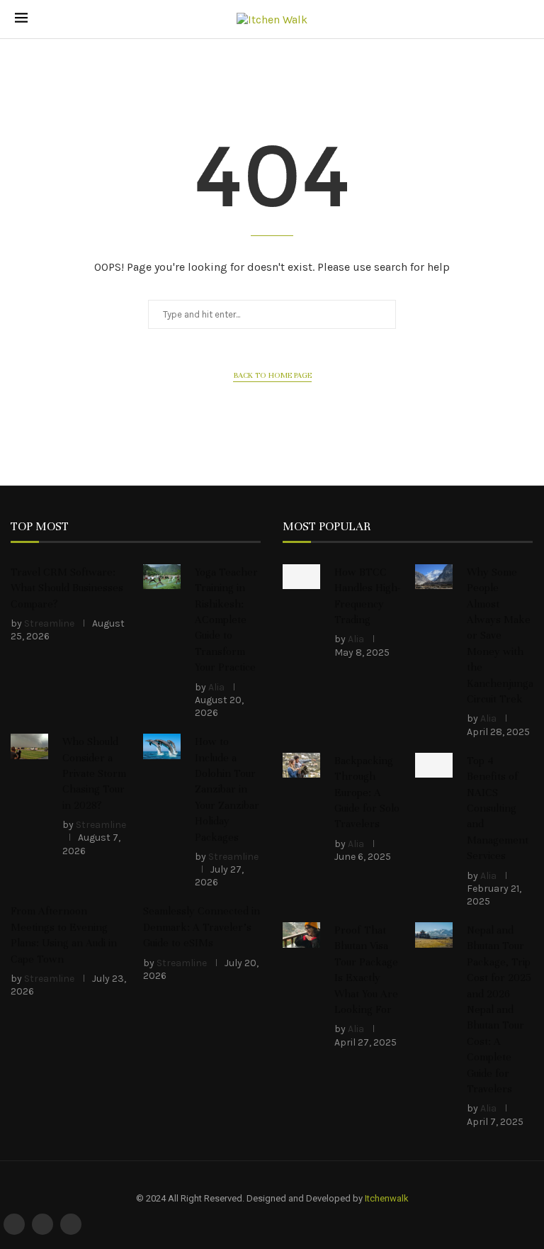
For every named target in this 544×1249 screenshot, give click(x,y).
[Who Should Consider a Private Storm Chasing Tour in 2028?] (29, 746)
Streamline (49, 623)
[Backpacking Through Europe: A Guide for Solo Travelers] (301, 765)
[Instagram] (70, 1224)
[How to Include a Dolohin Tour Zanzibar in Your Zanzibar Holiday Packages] (162, 746)
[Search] (522, 20)
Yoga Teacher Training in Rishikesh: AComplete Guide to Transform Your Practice (226, 619)
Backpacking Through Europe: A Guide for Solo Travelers (367, 792)
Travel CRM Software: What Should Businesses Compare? (67, 588)
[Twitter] (42, 1224)
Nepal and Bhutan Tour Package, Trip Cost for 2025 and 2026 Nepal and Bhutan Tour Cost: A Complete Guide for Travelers (499, 1009)
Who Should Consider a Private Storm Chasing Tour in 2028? (94, 773)
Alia (216, 687)
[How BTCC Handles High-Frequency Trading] (301, 577)
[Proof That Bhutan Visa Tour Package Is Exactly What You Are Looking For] (301, 935)
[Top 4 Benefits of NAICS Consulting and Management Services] (434, 765)
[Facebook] (14, 1224)
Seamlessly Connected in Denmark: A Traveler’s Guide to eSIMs (201, 926)
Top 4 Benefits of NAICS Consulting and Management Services (497, 808)
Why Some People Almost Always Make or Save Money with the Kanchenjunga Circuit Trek (500, 635)
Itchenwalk (387, 1198)
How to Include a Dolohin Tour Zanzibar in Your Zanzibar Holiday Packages (227, 789)
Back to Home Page (272, 375)
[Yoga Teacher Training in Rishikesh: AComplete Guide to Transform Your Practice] (162, 577)
